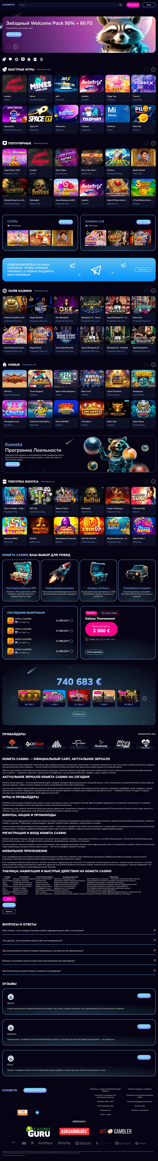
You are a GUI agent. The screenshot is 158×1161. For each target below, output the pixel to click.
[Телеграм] (37, 1112)
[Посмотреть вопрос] (155, 930)
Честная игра (139, 1106)
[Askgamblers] (74, 1131)
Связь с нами (105, 1114)
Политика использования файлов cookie (139, 1096)
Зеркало (9, 911)
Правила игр (105, 1110)
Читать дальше (94, 652)
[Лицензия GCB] (22, 1112)
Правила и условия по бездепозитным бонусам (105, 1090)
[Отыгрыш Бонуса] (41, 59)
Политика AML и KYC (105, 1102)
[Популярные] (23, 59)
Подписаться (142, 270)
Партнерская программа (35, 1090)
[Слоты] (10, 59)
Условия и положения (139, 1110)
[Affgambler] (116, 1131)
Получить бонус (13, 34)
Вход (149, 5)
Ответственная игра (105, 1106)
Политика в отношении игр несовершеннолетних (105, 1096)
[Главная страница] (9, 5)
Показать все (79, 714)
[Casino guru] (37, 1131)
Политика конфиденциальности (139, 1102)
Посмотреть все (44, 69)
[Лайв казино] (16, 59)
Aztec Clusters (23, 629)
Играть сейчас (66, 222)
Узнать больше (12, 464)
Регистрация (133, 5)
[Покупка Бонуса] (35, 59)
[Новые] (29, 59)
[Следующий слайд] (15, 46)
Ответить (144, 996)
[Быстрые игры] (4, 59)
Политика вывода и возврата (139, 1089)
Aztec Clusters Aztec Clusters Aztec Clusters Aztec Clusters (31, 619)
